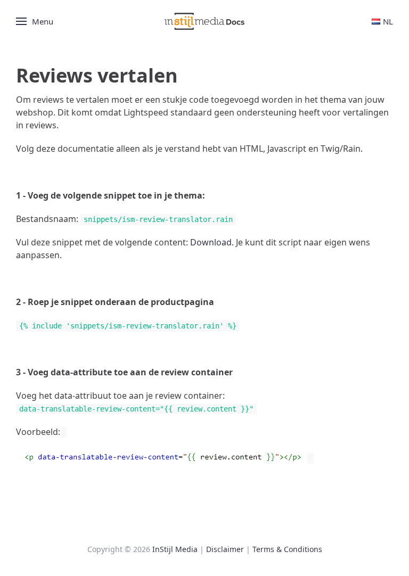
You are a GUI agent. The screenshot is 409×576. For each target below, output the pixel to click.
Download (211, 242)
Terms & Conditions (287, 549)
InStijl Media (175, 549)
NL (388, 21)
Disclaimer (225, 549)
